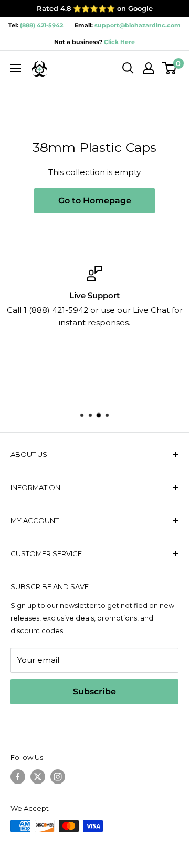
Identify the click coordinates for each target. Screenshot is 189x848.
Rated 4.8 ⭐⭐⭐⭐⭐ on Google (95, 8)
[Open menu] (15, 68)
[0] (169, 68)
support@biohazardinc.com (137, 25)
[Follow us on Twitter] (37, 776)
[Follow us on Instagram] (57, 776)
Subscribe (94, 692)
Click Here (118, 42)
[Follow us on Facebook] (17, 776)
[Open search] (128, 68)
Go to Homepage (94, 200)
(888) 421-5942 (41, 25)
